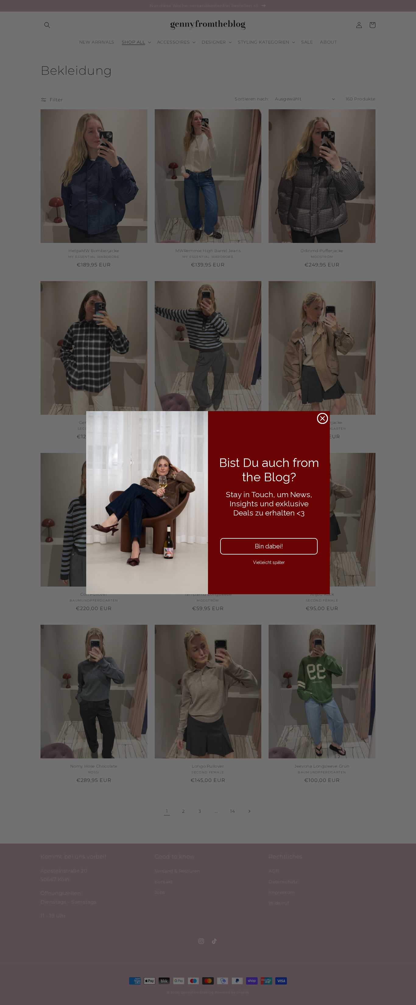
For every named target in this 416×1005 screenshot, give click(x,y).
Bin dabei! (269, 546)
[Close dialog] (322, 418)
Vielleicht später (269, 562)
